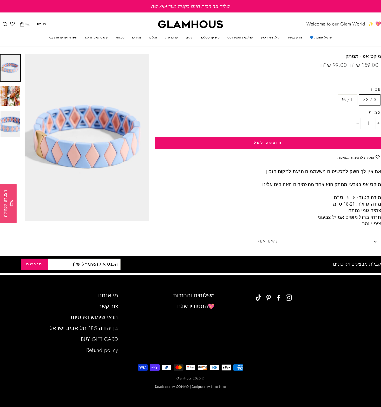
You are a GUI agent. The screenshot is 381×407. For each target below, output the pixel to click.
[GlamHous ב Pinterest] (268, 297)
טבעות (120, 37)
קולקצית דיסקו (269, 37)
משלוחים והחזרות (194, 295)
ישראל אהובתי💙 (321, 37)
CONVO (182, 386)
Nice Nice (218, 386)
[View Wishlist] (12, 24)
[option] (190, 6)
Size (376, 89)
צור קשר (108, 306)
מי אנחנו (108, 295)
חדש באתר (294, 37)
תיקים (189, 37)
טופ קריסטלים (210, 37)
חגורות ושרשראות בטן (62, 37)
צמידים (137, 37)
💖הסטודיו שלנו (196, 306)
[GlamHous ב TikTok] (258, 297)
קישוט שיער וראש (96, 37)
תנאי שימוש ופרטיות (94, 317)
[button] (8, 203)
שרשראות (171, 37)
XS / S (369, 99)
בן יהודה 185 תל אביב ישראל (84, 328)
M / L (347, 99)
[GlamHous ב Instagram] (289, 297)
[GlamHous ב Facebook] (279, 297)
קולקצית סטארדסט (240, 37)
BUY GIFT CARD (99, 339)
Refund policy (102, 350)
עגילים (153, 37)
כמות (375, 112)
